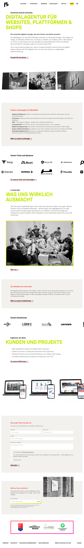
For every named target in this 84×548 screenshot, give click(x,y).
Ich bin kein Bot (17, 460)
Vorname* (12, 429)
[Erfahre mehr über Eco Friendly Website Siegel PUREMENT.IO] (62, 527)
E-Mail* (12, 436)
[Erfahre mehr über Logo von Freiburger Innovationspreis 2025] (48, 527)
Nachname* (45, 429)
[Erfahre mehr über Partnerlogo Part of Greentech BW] (34, 527)
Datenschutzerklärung (28, 452)
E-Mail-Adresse (13, 498)
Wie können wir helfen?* (15, 442)
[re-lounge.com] (6, 4)
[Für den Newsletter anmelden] (38, 501)
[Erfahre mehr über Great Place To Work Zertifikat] (20, 527)
